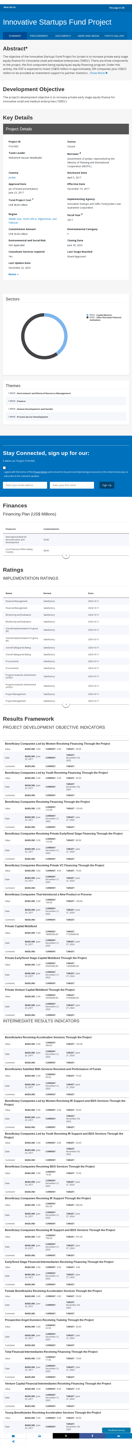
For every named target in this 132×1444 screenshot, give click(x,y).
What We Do (10, 7)
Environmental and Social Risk (27, 240)
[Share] (92, 1435)
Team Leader (17, 153)
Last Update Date (20, 263)
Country (13, 172)
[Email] (13, 1436)
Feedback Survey (116, 1430)
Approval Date (17, 184)
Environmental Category (82, 229)
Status (71, 141)
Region (13, 214)
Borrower (74, 153)
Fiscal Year (74, 214)
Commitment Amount (22, 229)
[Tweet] (66, 1435)
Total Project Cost (21, 199)
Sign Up (107, 485)
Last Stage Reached (79, 251)
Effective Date (76, 184)
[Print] (40, 1436)
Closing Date (75, 240)
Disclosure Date (77, 172)
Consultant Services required (27, 251)
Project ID (15, 141)
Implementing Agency (81, 199)
